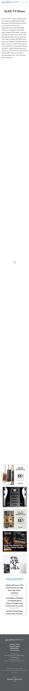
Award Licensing (14, 650)
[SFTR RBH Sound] (15, 507)
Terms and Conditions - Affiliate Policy (14, 655)
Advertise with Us (15, 644)
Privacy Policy (14, 654)
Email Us (14, 681)
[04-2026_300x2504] (15, 484)
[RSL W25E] (15, 573)
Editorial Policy (14, 648)
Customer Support (14, 646)
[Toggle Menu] (23, 2)
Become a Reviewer (14, 679)
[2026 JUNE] (15, 551)
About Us (14, 677)
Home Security (14, 657)
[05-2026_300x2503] (15, 529)
